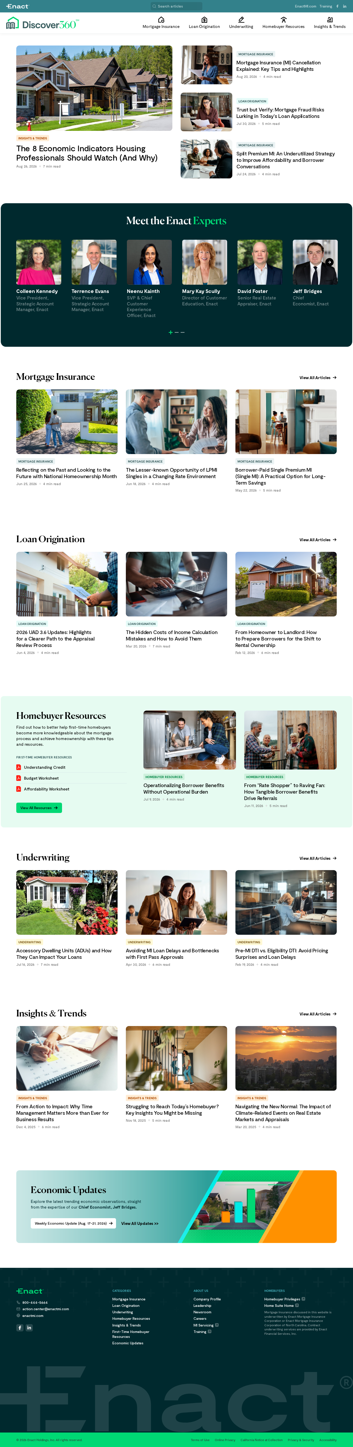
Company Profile (207, 1299)
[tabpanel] (38, 276)
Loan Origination (126, 1305)
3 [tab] (183, 332)
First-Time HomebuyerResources (130, 1334)
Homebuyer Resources (131, 1318)
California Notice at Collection (262, 1440)
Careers (200, 1318)
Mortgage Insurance (128, 1299)
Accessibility (328, 1440)
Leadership (202, 1305)
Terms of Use (200, 1440)
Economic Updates (127, 1343)
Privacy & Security (301, 1440)
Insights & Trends (126, 1325)
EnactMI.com (305, 6)
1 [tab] (171, 332)
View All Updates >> (139, 1223)
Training (325, 6)
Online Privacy (225, 1440)
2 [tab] (177, 332)
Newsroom (202, 1312)
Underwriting (122, 1312)
